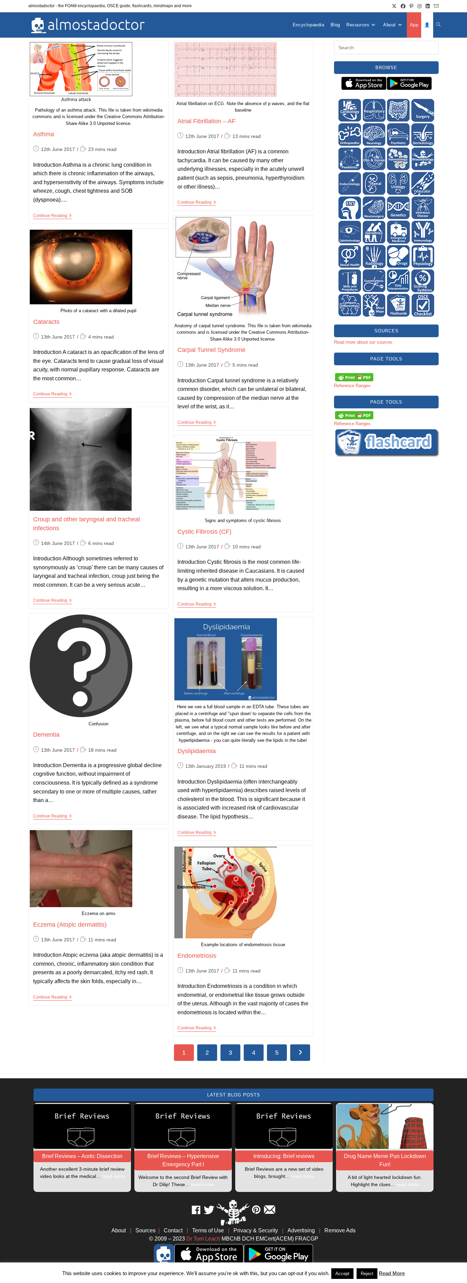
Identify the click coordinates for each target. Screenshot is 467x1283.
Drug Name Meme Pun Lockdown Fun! (385, 1160)
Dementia (46, 734)
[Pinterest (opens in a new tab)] (411, 6)
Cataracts (46, 321)
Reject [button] (367, 1273)
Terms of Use (208, 1230)
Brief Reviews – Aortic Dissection (82, 1156)
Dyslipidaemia (196, 751)
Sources (145, 1230)
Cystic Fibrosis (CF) (204, 531)
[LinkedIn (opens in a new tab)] (428, 6)
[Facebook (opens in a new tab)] (403, 6)
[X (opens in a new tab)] (394, 6)
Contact (173, 1230)
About (118, 1230)
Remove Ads (340, 1230)
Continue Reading (52, 215)
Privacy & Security (256, 1230)
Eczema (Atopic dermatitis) (70, 924)
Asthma (43, 134)
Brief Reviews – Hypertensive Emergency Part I (183, 1160)
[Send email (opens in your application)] (435, 6)
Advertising (301, 1230)
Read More (392, 1273)
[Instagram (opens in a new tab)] (419, 6)
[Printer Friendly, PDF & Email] (354, 376)
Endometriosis (196, 955)
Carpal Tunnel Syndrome (211, 349)
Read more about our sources (363, 342)
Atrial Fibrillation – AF (206, 121)
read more (113, 1176)
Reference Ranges (352, 385)
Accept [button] (342, 1273)
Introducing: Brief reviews (284, 1156)
